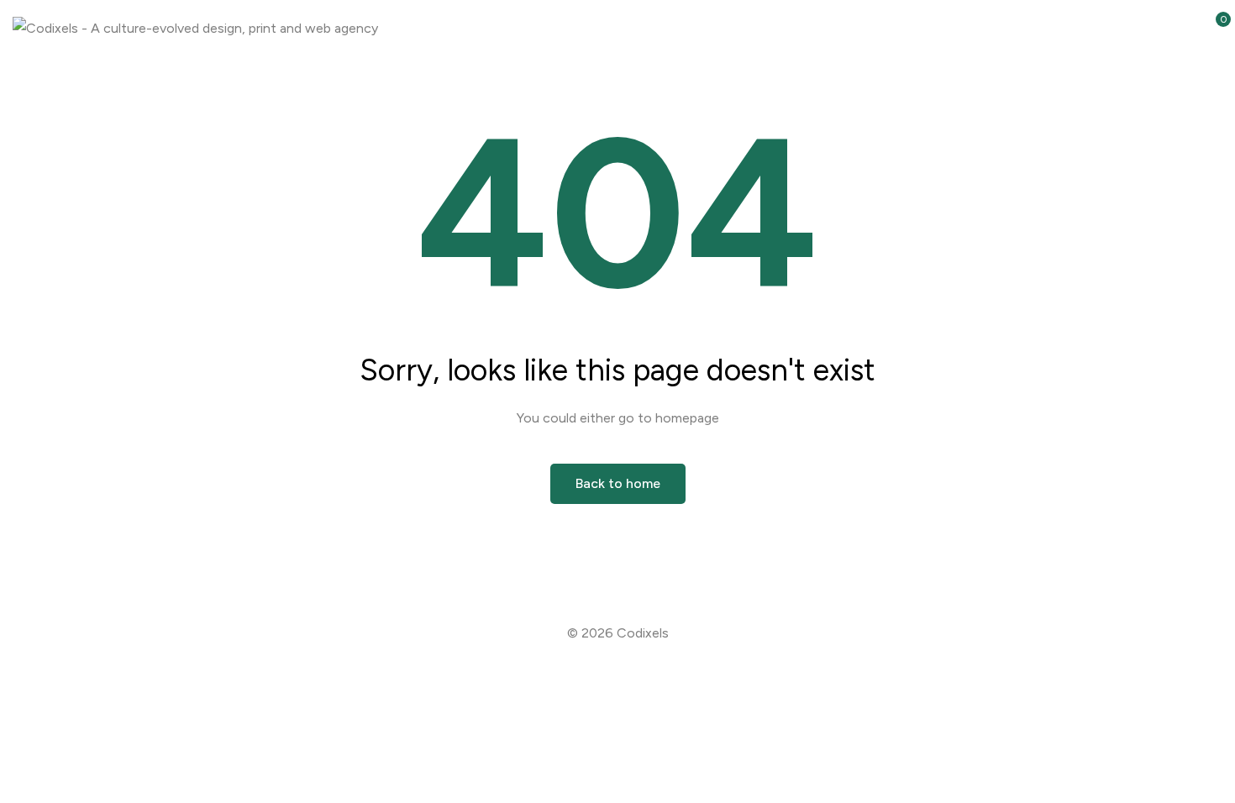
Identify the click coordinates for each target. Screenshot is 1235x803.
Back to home (617, 483)
